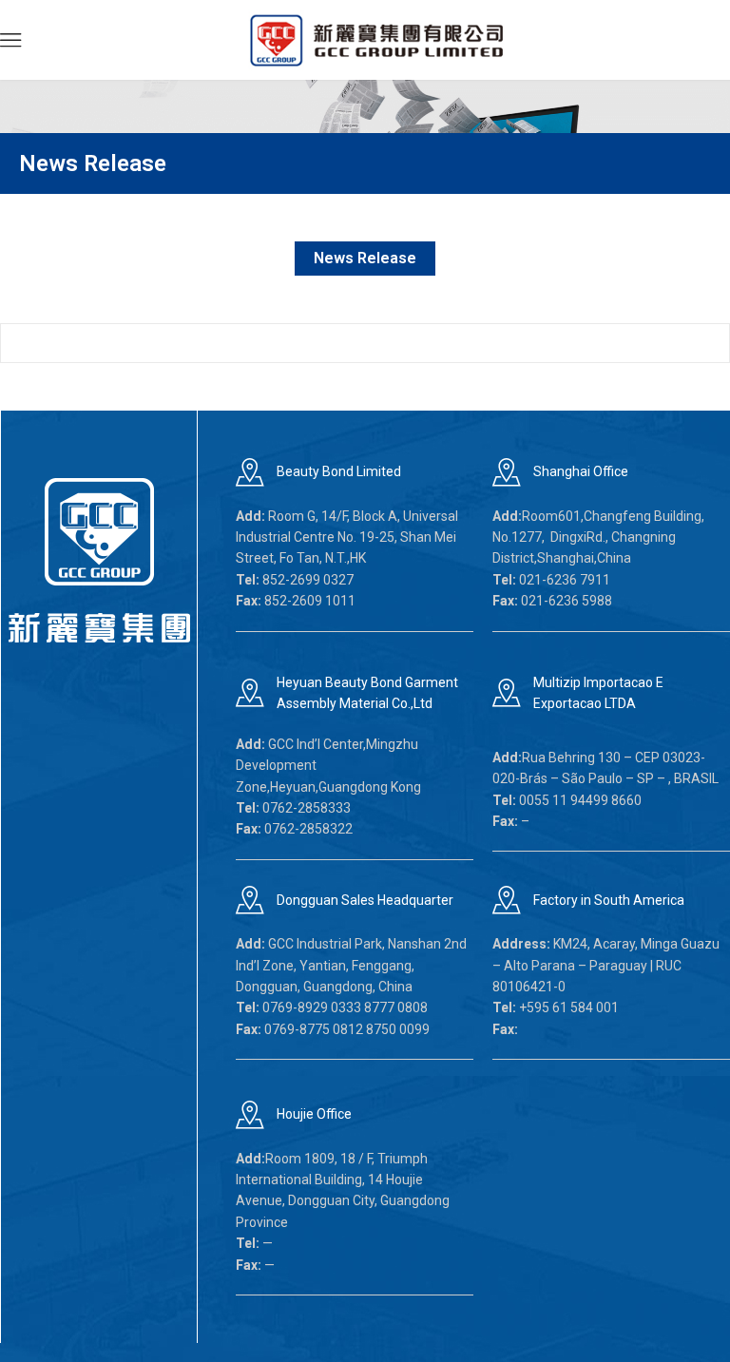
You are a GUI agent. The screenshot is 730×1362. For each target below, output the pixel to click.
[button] (11, 40)
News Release (365, 258)
